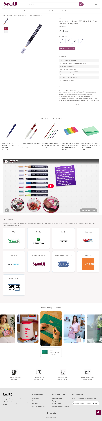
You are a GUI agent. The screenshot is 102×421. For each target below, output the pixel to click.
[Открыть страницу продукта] (11, 131)
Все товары (9, 15)
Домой (4, 15)
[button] (57, 4)
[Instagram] (51, 413)
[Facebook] (47, 413)
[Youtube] (54, 413)
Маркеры (73, 60)
